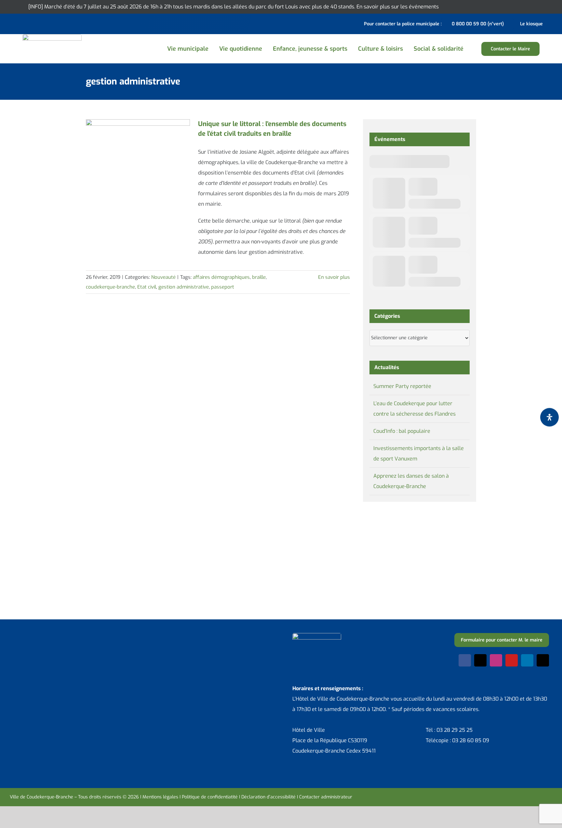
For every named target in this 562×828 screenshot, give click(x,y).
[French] (30, 23)
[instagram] (496, 660)
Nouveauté (163, 277)
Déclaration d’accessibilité (268, 797)
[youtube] (511, 660)
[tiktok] (543, 660)
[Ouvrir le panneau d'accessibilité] (549, 417)
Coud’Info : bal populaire (401, 431)
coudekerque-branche (110, 287)
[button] (476, 48)
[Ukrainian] (39, 23)
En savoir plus (334, 277)
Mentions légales (160, 797)
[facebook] (465, 660)
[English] (22, 23)
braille (259, 277)
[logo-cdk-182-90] (52, 36)
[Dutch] (14, 23)
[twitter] (480, 660)
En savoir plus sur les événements (397, 6)
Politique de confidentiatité (210, 797)
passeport (222, 287)
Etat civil (146, 287)
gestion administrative (183, 287)
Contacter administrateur (325, 797)
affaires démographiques (221, 277)
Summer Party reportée (402, 386)
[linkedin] (527, 660)
